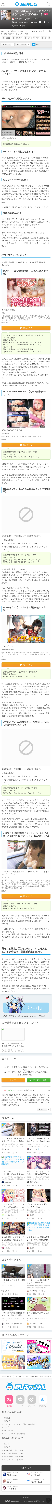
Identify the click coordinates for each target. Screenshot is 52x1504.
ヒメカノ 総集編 (8, 309)
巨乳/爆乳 (19, 38)
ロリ (29, 38)
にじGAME (37, 1474)
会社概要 (7, 1418)
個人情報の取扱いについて (13, 1453)
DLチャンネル (26, 4)
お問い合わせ (9, 1430)
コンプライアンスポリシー (13, 1460)
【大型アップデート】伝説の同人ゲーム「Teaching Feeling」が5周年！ (38, 1141)
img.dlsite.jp (11, 138)
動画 (23, 26)
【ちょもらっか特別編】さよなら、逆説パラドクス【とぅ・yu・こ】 (38, 1282)
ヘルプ (6, 1427)
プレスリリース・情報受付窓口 (15, 1434)
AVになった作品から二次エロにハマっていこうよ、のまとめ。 (13, 1046)
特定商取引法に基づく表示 (13, 1450)
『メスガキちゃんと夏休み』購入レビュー (37, 1205)
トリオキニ (12, 1488)
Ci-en (13, 1481)
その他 (48, 1090)
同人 (37, 38)
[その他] (37, 44)
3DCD (8, 38)
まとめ (18, 1376)
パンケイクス (7, 646)
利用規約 (7, 1421)
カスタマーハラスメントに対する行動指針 (19, 1424)
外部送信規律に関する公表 (13, 1456)
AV (45, 38)
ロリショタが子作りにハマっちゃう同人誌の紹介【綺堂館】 (13, 1206)
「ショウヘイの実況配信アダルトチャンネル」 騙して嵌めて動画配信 (13, 1141)
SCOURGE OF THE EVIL (12, 430)
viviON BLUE (37, 1481)
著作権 (6, 1444)
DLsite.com (12, 1474)
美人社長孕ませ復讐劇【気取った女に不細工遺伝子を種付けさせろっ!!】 (13, 1239)
